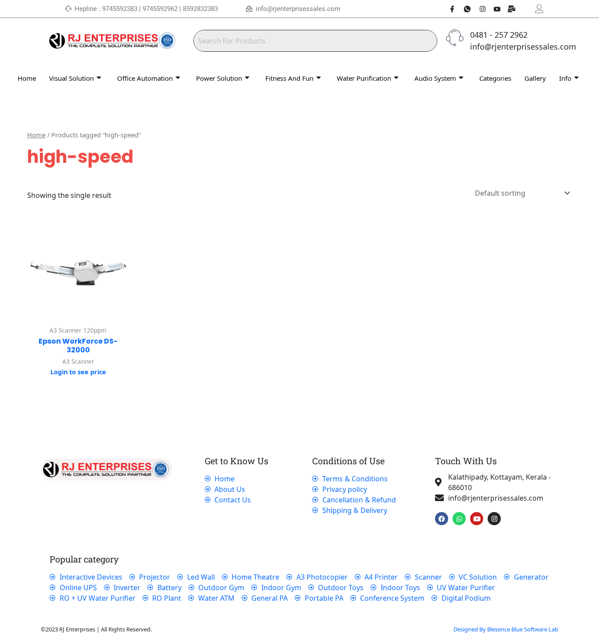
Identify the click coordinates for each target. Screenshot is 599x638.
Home (27, 78)
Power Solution (219, 78)
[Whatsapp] (464, 8)
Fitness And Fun (289, 78)
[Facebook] (449, 8)
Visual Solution (71, 78)
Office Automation (145, 78)
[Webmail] (508, 8)
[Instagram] (478, 8)
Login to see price (78, 372)
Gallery (535, 78)
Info (565, 78)
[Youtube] (493, 8)
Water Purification (364, 78)
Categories (495, 78)
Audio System (435, 78)
